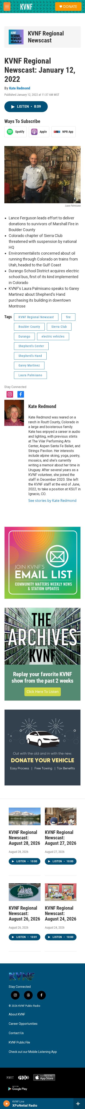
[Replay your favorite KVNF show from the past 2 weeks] (42, 636)
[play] (6, 1103)
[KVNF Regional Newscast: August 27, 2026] (61, 816)
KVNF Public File (19, 1042)
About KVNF (17, 1014)
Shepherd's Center (31, 346)
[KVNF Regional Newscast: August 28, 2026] (25, 816)
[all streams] (79, 1103)
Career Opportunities (23, 1023)
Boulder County (29, 326)
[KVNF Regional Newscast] (16, 37)
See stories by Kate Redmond (52, 500)
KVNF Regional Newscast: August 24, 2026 (60, 913)
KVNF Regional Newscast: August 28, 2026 (24, 838)
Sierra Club (59, 326)
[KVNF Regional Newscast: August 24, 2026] (61, 892)
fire (68, 317)
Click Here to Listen (43, 691)
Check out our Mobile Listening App (33, 1052)
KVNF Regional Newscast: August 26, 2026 (24, 913)
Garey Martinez (29, 365)
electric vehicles (53, 336)
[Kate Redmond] (14, 413)
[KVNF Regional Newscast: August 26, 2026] (25, 892)
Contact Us (16, 1033)
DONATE (70, 6)
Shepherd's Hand (30, 356)
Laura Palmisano (30, 375)
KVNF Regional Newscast (46, 37)
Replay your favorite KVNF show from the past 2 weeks (42, 677)
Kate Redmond (19, 88)
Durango (24, 336)
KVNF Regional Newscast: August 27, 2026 (60, 838)
